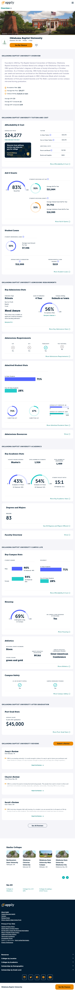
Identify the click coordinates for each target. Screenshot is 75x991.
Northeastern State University (12, 861)
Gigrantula (4, 33)
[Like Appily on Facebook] (37, 977)
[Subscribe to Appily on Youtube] (50, 977)
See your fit (8, 322)
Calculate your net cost (12, 140)
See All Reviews (37, 825)
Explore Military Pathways (12, 154)
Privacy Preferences (7, 942)
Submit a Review (63, 743)
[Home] (7, 2)
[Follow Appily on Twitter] (31, 977)
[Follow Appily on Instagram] (24, 977)
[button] (36, 45)
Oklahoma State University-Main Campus (45, 862)
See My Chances (21, 45)
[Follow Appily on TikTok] (43, 977)
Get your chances (49, 315)
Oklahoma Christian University (26, 862)
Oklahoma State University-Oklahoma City (61, 862)
